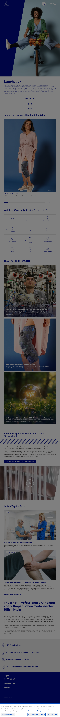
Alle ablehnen (52, 714)
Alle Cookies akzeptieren (36, 714)
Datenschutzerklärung (34, 711)
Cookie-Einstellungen (8, 714)
